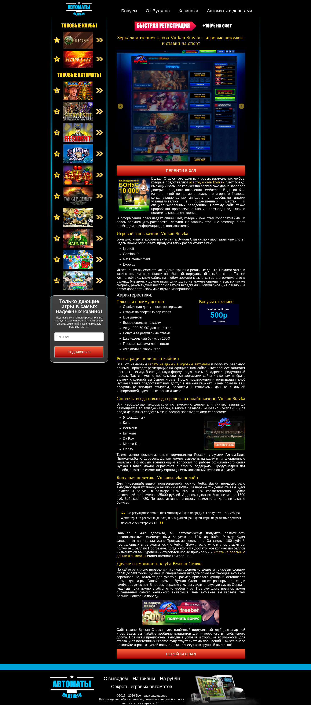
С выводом (116, 678)
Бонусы (129, 10)
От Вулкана (158, 10)
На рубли (170, 678)
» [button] (241, 106)
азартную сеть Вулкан (206, 182)
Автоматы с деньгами (229, 10)
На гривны (144, 678)
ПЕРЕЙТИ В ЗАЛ (181, 170)
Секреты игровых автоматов (141, 686)
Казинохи (188, 10)
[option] (181, 106)
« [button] (120, 106)
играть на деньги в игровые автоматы (179, 364)
